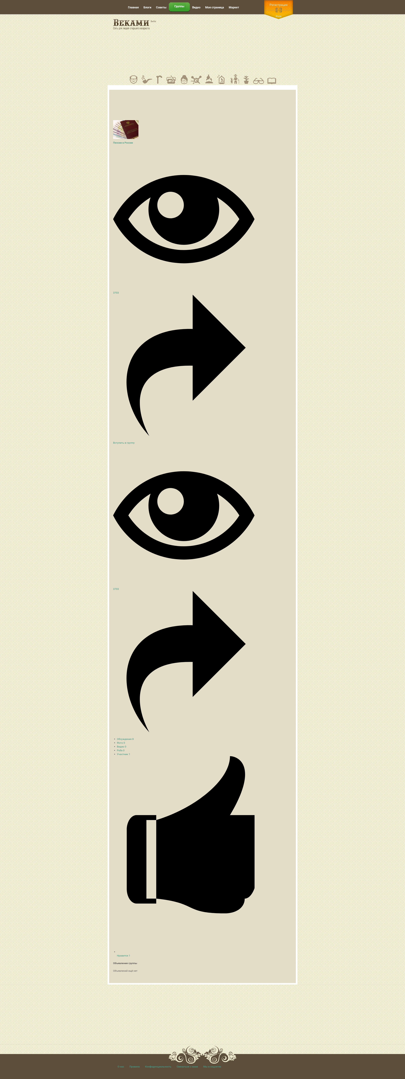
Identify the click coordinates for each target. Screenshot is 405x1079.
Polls (121, 750)
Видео (121, 746)
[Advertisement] (230, 44)
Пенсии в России (123, 142)
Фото (121, 742)
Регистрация (278, 5)
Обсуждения (125, 739)
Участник (123, 754)
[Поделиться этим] (184, 435)
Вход (278, 16)
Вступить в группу (124, 442)
